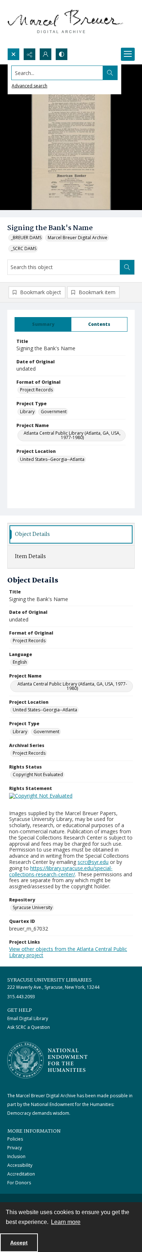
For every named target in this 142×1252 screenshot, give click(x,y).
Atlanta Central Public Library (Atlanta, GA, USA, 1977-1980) (72, 435)
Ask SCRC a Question (28, 1027)
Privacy (14, 1148)
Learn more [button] (65, 1222)
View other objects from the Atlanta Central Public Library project (68, 952)
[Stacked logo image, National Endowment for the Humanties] (47, 1060)
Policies (15, 1139)
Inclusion (16, 1156)
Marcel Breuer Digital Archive (77, 237)
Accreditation (21, 1174)
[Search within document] (127, 267)
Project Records (36, 390)
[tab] (43, 324)
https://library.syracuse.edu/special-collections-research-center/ (61, 871)
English (20, 662)
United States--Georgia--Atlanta (52, 459)
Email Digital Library (27, 1018)
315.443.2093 (21, 997)
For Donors (19, 1183)
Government (54, 411)
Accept (19, 1242)
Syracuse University (32, 907)
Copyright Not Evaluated (38, 774)
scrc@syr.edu (93, 861)
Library (27, 411)
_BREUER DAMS (26, 237)
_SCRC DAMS (23, 248)
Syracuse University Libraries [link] (49, 980)
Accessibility (19, 1165)
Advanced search (29, 86)
